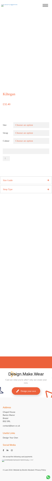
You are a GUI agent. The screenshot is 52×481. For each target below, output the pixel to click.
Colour (6, 141)
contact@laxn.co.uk (11, 426)
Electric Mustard (28, 470)
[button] (26, 180)
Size (5, 125)
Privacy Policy (40, 470)
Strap (5, 133)
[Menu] (45, 5)
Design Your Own (10, 438)
